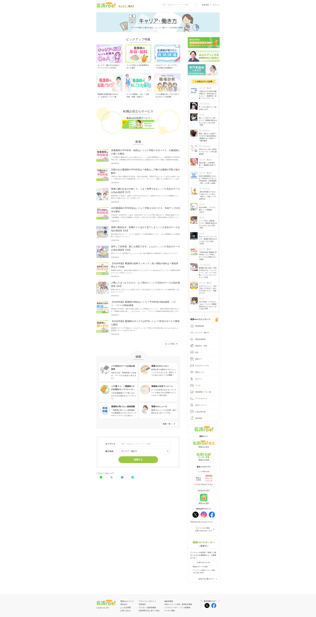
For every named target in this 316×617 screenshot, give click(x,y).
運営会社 (123, 604)
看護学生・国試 (201, 346)
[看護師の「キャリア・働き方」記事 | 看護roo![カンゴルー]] (133, 477)
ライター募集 (169, 611)
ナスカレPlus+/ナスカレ (203, 484)
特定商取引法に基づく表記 (149, 611)
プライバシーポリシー (147, 601)
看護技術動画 (200, 339)
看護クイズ (199, 372)
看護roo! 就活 (203, 447)
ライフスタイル (201, 398)
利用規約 (142, 604)
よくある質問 (125, 607)
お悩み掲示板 (200, 412)
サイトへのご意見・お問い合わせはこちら (203, 529)
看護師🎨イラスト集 (203, 392)
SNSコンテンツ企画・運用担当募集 (178, 604)
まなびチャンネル (202, 366)
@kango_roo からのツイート (201, 522)
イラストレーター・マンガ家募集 (177, 607)
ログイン (216, 5)
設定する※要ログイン (207, 579)
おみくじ (198, 379)
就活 (197, 352)
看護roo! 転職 (203, 460)
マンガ (197, 385)
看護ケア (198, 359)
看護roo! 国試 (203, 503)
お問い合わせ (125, 611)
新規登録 (205, 5)
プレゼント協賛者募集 (147, 607)
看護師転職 (199, 326)
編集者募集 (168, 601)
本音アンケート (201, 405)
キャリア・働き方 (202, 333)
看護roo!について (127, 601)
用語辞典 (198, 418)
